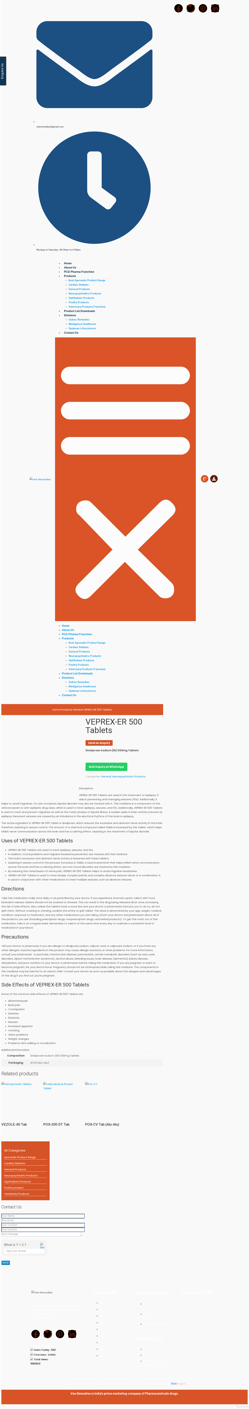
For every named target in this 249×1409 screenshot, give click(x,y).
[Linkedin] (72, 1334)
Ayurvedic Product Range (20, 1157)
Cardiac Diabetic (14, 1163)
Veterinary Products (16, 1194)
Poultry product (14, 1187)
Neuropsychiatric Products (20, 1175)
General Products (15, 1169)
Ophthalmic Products (17, 1181)
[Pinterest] (60, 1334)
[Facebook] (35, 1334)
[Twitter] (48, 1334)
